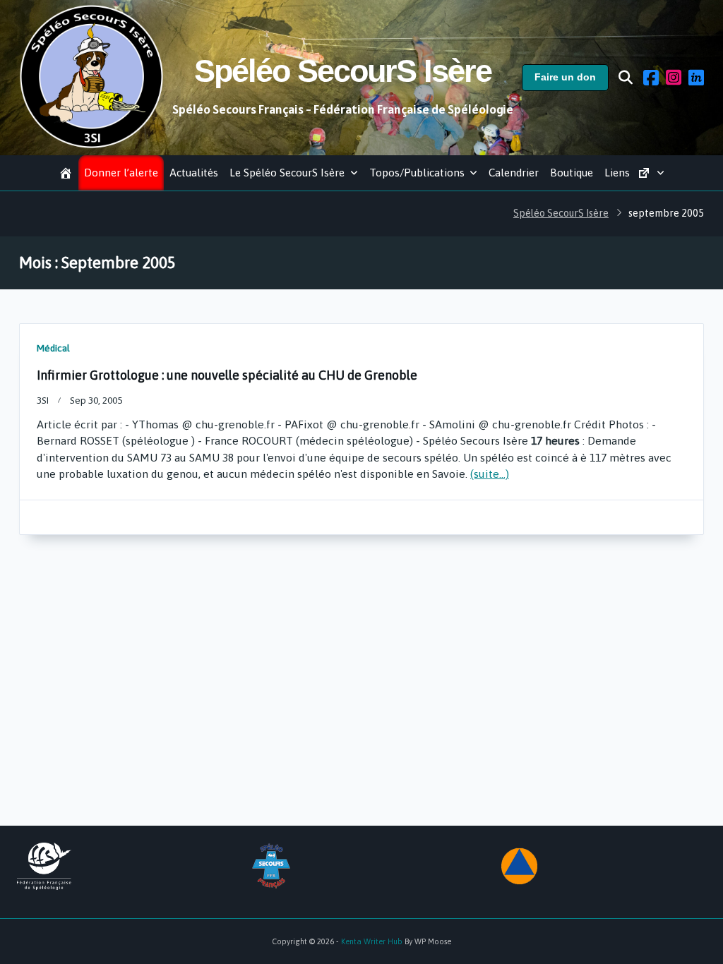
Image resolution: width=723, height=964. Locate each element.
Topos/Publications (417, 173)
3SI (43, 400)
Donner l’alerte (121, 173)
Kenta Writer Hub (371, 941)
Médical (53, 348)
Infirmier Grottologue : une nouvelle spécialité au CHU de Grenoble (227, 375)
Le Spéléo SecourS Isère (287, 173)
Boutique (571, 173)
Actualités (193, 173)
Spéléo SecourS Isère (342, 71)
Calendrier (514, 173)
